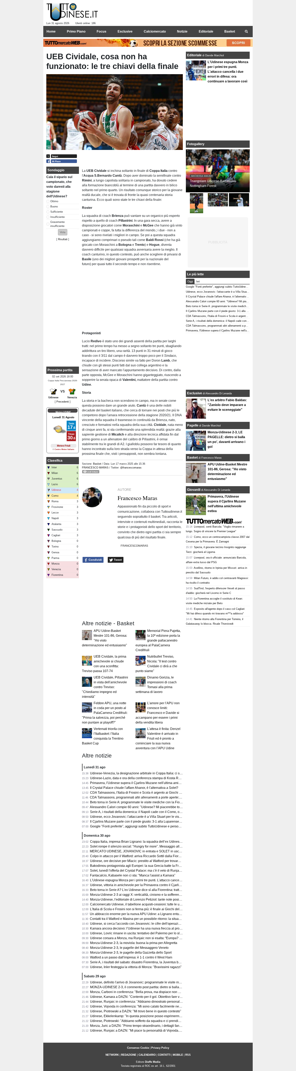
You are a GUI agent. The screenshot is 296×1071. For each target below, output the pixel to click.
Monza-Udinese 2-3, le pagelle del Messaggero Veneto (129, 947)
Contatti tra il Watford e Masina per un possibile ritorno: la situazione (138, 918)
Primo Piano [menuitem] (76, 31)
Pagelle (192, 425)
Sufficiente (56, 211)
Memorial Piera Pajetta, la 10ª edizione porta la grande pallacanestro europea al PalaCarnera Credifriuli (158, 640)
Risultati (62, 239)
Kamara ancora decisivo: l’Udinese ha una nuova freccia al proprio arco (141, 928)
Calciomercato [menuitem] (155, 31)
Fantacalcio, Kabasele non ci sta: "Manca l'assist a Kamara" (132, 875)
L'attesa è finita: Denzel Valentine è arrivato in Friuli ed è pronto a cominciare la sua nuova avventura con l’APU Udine (158, 738)
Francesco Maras (95, 467)
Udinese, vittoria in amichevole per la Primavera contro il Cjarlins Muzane (142, 885)
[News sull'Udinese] (72, 12)
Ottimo (54, 201)
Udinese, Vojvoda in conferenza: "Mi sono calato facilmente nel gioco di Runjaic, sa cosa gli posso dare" (164, 1006)
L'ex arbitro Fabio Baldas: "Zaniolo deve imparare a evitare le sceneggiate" (227, 404)
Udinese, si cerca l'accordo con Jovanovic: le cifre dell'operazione (137, 923)
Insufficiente (57, 216)
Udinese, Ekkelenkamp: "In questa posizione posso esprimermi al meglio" (142, 1016)
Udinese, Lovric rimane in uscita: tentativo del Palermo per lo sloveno (139, 933)
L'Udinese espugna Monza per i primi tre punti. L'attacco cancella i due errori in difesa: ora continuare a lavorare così (173, 880)
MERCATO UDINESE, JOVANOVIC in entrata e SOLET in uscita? (137, 851)
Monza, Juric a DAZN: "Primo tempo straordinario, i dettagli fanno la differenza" (146, 1025)
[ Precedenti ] (62, 401)
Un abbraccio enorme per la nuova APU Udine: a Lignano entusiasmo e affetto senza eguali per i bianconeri (166, 914)
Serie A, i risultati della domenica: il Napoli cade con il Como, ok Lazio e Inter (144, 812)
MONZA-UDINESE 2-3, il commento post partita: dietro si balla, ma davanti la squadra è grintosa (158, 987)
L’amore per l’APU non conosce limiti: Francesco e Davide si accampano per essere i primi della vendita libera (158, 712)
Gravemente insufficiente (57, 223)
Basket (97, 463)
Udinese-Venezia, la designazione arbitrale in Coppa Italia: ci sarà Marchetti (144, 773)
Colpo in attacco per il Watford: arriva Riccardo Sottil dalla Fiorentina (138, 856)
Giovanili (193, 489)
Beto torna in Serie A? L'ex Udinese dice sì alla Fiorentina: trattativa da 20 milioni (147, 890)
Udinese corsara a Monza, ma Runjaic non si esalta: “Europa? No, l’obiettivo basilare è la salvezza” (161, 938)
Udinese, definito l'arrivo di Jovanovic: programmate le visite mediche (139, 982)
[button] (62, 232)
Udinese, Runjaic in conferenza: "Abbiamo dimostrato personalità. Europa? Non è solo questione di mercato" (167, 1001)
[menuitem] (246, 31)
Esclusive (194, 393)
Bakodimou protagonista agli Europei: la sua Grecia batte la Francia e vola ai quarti (149, 865)
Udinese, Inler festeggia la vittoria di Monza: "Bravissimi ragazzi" (136, 967)
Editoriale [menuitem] (206, 31)
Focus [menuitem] (101, 31)
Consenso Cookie (138, 1047)
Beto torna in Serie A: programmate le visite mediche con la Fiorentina (139, 802)
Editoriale (194, 55)
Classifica (55, 460)
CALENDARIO (147, 1054)
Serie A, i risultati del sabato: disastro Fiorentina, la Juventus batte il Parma (143, 962)
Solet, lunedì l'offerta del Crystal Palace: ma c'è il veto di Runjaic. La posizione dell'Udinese (155, 870)
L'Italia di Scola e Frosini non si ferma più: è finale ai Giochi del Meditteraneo (144, 909)
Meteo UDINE (63, 412)
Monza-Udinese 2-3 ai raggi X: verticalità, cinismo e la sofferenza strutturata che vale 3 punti (155, 894)
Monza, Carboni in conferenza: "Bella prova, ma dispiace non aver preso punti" (146, 992)
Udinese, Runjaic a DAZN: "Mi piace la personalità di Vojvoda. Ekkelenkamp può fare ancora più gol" (162, 1030)
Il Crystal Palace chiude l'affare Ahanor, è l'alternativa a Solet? (134, 787)
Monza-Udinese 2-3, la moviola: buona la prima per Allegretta (133, 943)
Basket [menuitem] (229, 31)
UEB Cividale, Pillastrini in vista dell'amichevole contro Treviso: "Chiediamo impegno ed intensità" (105, 687)
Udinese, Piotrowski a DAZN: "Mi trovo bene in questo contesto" (135, 1011)
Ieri (198, 281)
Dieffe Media (152, 1061)
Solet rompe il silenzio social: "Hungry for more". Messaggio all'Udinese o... (143, 846)
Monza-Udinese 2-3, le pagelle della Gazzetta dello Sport (131, 952)
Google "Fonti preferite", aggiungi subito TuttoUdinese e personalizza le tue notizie (149, 826)
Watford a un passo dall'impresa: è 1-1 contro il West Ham (131, 957)
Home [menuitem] (51, 31)
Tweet (117, 559)
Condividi (95, 559)
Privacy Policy (160, 1047)
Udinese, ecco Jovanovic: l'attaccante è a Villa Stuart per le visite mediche (143, 816)
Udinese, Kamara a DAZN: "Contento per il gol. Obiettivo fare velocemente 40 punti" (150, 996)
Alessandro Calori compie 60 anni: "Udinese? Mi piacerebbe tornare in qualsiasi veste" (152, 807)
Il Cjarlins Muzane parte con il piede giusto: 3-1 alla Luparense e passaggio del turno (150, 821)
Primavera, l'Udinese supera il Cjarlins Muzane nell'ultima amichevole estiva (144, 783)
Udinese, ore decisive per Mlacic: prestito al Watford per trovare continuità (142, 861)
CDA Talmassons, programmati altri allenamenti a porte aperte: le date (139, 797)
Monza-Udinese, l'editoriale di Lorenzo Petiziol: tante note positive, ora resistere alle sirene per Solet (161, 899)
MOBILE (178, 1054)
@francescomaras (131, 467)
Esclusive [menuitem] (125, 31)
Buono (54, 206)
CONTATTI (164, 1054)
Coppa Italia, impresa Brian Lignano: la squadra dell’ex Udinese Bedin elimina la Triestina (154, 841)
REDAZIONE (128, 1054)
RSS (188, 1054)
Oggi (190, 281)
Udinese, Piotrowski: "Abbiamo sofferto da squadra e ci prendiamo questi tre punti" (148, 1021)
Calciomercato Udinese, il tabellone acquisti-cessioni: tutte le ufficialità (140, 904)
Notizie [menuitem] (182, 31)
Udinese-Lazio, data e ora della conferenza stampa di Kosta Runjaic (138, 778)
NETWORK (112, 1054)
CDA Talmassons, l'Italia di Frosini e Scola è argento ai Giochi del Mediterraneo (146, 792)
